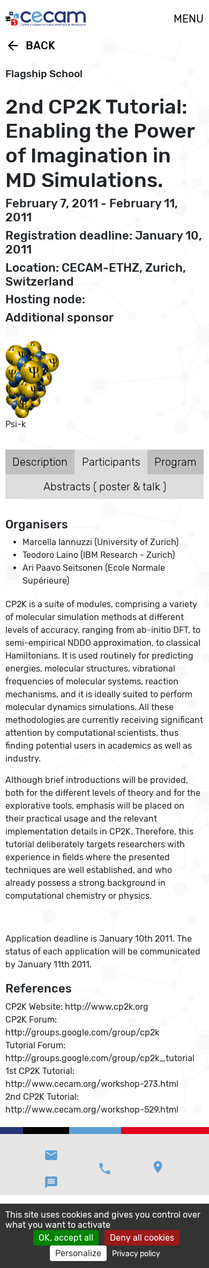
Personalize (78, 1253)
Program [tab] (175, 462)
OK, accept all (66, 1238)
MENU (189, 18)
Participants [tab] (111, 462)
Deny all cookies (142, 1238)
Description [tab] (40, 462)
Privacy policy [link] (136, 1253)
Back (30, 45)
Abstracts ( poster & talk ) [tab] (104, 486)
